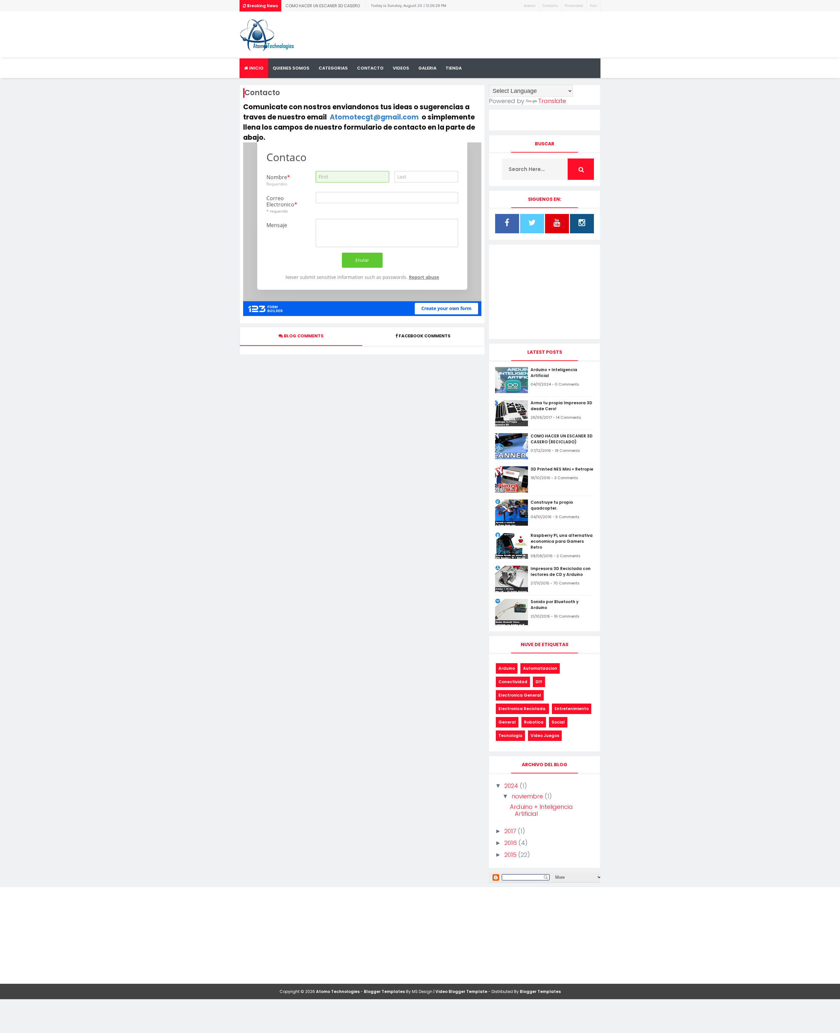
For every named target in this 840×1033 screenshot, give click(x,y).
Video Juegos (545, 735)
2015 (511, 855)
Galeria (427, 68)
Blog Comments (303, 336)
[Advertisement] (481, 33)
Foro (593, 5)
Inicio (255, 68)
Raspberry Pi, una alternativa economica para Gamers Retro (562, 541)
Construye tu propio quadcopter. (552, 505)
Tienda (454, 68)
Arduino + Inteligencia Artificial (554, 372)
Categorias (333, 68)
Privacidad (574, 5)
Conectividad (512, 682)
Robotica (533, 722)
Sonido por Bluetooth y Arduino (554, 604)
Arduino (506, 668)
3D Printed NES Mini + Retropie (562, 469)
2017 (511, 831)
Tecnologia (510, 735)
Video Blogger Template (461, 991)
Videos (401, 68)
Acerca (530, 5)
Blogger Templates (384, 991)
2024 (512, 786)
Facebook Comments (425, 336)
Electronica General (519, 695)
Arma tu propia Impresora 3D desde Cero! (561, 405)
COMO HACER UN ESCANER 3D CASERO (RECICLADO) (322, 7)
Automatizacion (540, 668)
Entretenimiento (572, 708)
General (507, 722)
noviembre (528, 796)
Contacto (550, 5)
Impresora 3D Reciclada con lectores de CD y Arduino (561, 571)
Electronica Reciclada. (522, 708)
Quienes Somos (291, 68)
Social (558, 722)
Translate (552, 101)
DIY (539, 682)
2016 (511, 843)
